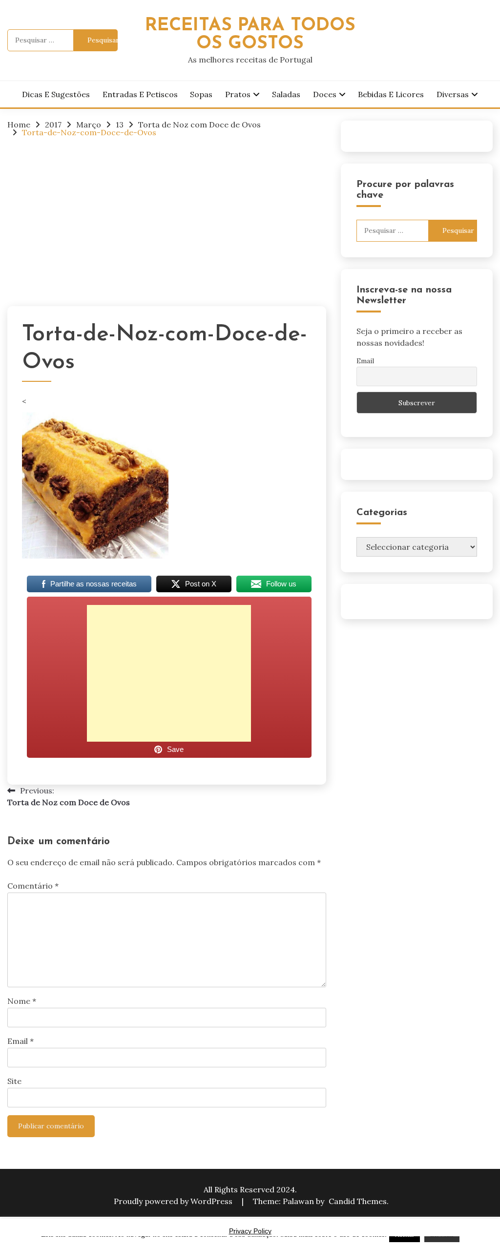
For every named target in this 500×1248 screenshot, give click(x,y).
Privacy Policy (250, 1231)
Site (14, 1081)
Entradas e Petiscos (140, 94)
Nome (21, 1001)
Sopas (201, 94)
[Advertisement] (166, 219)
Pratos (237, 94)
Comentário (33, 886)
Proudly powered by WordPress (174, 1201)
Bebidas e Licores (391, 94)
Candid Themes (358, 1201)
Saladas (286, 94)
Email (20, 1041)
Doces (324, 94)
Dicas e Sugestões (56, 94)
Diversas (453, 94)
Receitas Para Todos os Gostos (250, 35)
